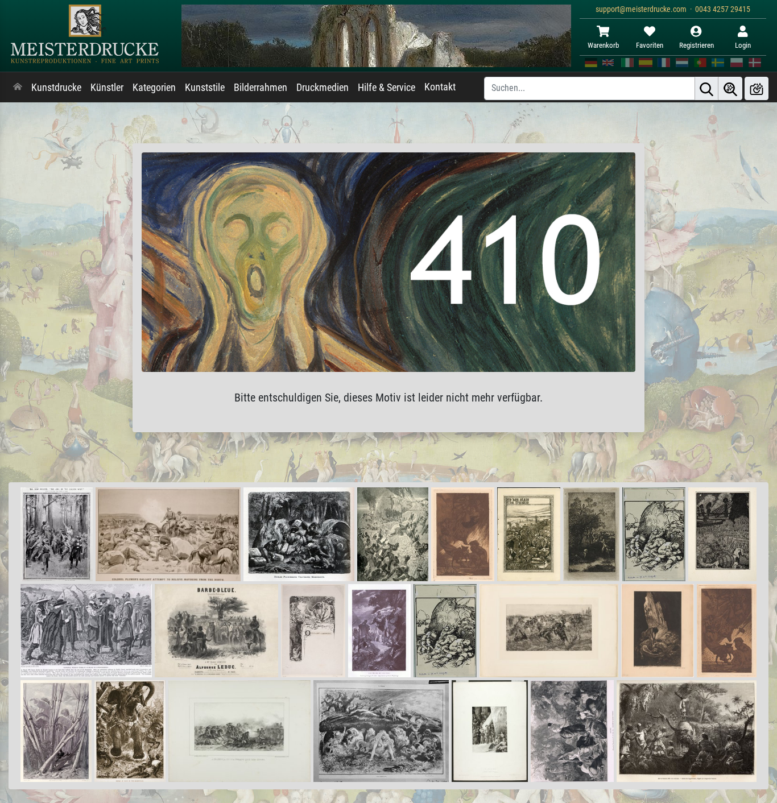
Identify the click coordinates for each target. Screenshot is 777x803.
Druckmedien (322, 87)
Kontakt (440, 87)
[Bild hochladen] (756, 88)
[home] (18, 87)
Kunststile (205, 87)
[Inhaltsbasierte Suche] (730, 88)
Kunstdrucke (56, 87)
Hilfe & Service (386, 87)
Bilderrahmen (260, 87)
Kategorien (154, 87)
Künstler (106, 87)
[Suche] (706, 88)
